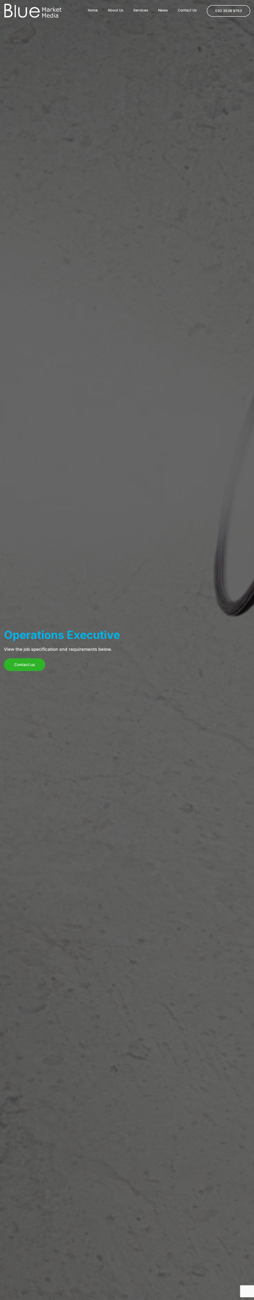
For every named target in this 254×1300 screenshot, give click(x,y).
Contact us (24, 664)
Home (93, 10)
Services (140, 10)
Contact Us (187, 10)
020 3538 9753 (228, 11)
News (163, 10)
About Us (115, 10)
